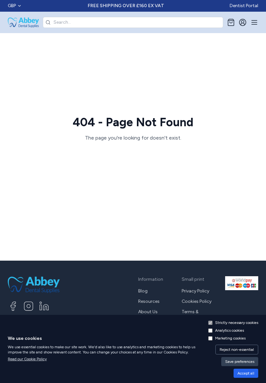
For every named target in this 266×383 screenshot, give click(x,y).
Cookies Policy (197, 301)
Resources (149, 301)
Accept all (245, 373)
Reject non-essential (237, 349)
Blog (143, 291)
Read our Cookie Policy (27, 359)
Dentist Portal (244, 5)
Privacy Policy (195, 291)
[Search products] (48, 22)
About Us (148, 312)
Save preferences (239, 361)
